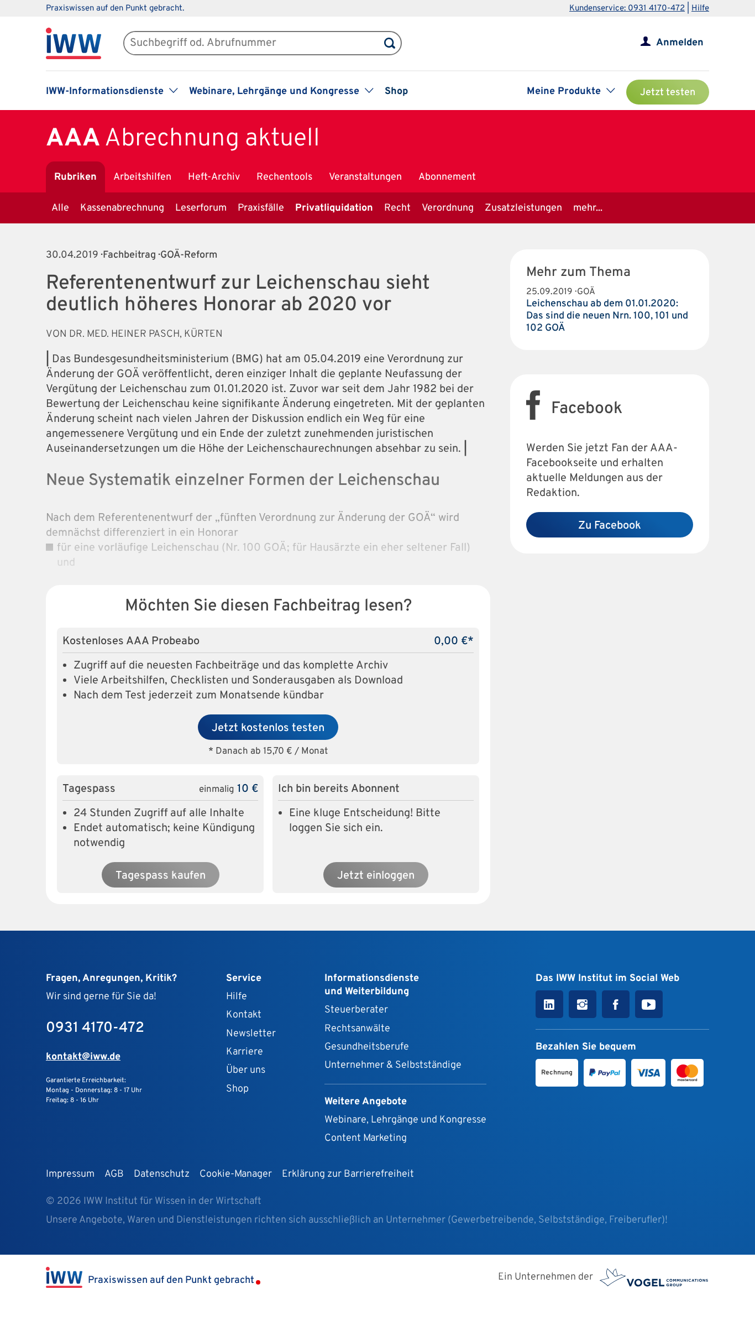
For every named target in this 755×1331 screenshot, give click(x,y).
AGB (114, 1174)
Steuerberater (356, 1010)
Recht (397, 208)
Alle (60, 208)
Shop (396, 91)
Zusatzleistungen (523, 208)
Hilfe (700, 8)
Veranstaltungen (365, 177)
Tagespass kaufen (161, 876)
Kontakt (243, 1015)
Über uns (245, 1070)
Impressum (70, 1174)
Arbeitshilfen (142, 177)
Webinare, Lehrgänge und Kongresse (405, 1120)
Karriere (244, 1052)
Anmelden (680, 42)
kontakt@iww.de (83, 1057)
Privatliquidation (334, 208)
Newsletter (251, 1033)
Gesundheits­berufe (366, 1047)
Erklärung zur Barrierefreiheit (348, 1174)
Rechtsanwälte (357, 1028)
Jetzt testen (667, 92)
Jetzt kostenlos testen (268, 728)
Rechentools (284, 177)
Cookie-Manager (236, 1174)
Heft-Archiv (214, 177)
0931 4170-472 (95, 1028)
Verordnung (448, 208)
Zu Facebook (609, 526)
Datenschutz (162, 1174)
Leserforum (201, 208)
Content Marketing (365, 1138)
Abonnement (447, 177)
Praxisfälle (261, 208)
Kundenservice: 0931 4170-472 (627, 8)
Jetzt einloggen (376, 876)
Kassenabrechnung (122, 208)
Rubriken (75, 177)
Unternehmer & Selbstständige (393, 1065)
